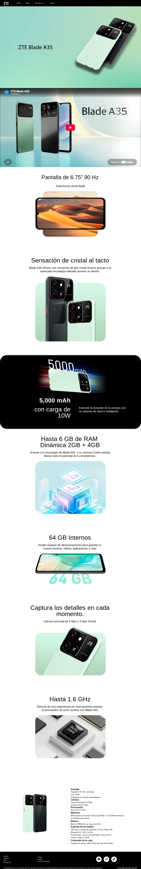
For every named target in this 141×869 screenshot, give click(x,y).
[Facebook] (99, 859)
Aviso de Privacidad (44, 861)
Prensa (40, 857)
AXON (19, 3)
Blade (27, 3)
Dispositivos (38, 3)
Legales (40, 859)
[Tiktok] (114, 859)
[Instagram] (106, 859)
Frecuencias (7, 862)
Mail (4, 860)
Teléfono (6, 858)
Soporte (52, 3)
